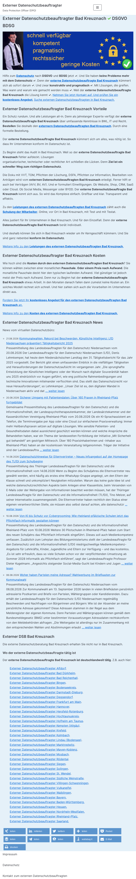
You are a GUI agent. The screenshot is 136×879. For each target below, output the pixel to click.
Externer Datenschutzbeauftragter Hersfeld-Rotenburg (46, 711)
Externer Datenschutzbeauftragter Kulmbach (39, 735)
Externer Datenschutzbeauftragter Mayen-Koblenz (43, 749)
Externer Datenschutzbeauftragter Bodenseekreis (43, 687)
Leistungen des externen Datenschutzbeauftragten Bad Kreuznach (59, 207)
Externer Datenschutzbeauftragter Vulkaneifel (40, 788)
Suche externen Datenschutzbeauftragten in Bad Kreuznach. (74, 99)
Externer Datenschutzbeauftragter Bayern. (38, 797)
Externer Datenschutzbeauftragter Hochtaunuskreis (44, 716)
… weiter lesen (55, 391)
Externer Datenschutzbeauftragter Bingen (38, 682)
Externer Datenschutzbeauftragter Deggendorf (41, 697)
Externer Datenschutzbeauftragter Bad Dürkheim (42, 673)
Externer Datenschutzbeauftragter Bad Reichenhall (44, 678)
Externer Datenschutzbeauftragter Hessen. (38, 807)
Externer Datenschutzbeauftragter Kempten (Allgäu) (45, 725)
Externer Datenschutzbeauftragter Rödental (39, 759)
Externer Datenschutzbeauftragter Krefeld (38, 730)
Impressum (10, 854)
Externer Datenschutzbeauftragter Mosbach (39, 754)
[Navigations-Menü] (97, 7)
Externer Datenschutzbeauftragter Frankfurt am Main (45, 702)
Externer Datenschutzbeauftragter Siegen (38, 764)
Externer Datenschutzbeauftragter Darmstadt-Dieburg (46, 692)
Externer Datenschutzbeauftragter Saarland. (39, 821)
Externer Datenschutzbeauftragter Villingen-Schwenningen (49, 783)
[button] (15, 831)
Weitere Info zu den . (63, 246)
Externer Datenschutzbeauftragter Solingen (39, 768)
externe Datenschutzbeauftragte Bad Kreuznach (84, 80)
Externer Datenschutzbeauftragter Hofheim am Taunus (46, 721)
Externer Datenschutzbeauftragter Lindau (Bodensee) (45, 740)
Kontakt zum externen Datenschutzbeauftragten (35, 876)
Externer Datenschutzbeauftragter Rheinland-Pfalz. (44, 816)
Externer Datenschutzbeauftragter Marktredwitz (42, 745)
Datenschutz (25, 76)
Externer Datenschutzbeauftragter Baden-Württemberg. (47, 802)
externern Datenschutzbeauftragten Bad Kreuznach (75, 126)
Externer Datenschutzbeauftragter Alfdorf (38, 668)
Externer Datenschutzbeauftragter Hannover (39, 706)
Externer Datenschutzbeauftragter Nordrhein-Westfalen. (47, 811)
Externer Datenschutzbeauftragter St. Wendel (40, 773)
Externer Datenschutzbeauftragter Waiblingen (40, 792)
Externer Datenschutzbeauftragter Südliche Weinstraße (47, 778)
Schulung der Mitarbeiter (20, 212)
